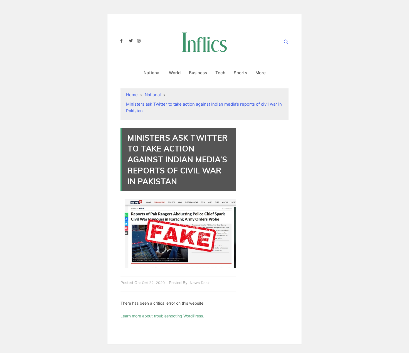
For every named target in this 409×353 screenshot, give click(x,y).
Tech (220, 72)
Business (198, 72)
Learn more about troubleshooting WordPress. (162, 316)
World (175, 72)
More (260, 72)
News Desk (200, 282)
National (152, 72)
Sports (240, 72)
